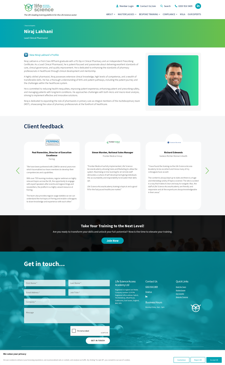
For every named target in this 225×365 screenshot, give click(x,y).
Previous (17, 170)
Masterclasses (180, 290)
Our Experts (194, 14)
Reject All (198, 360)
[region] (112, 357)
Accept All (214, 360)
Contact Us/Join (148, 6)
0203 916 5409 (185, 6)
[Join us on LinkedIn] (198, 6)
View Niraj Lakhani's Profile (44, 54)
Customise (181, 360)
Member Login (126, 6)
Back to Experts (30, 25)
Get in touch (98, 341)
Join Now (112, 240)
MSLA (182, 14)
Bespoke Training (182, 297)
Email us (148, 292)
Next (207, 170)
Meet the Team (181, 287)
